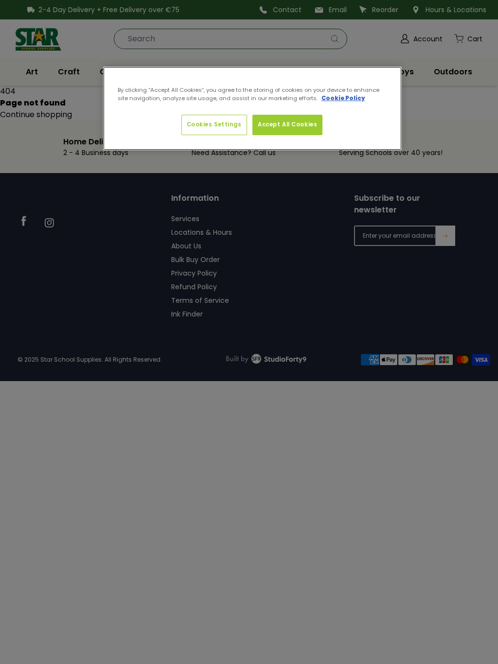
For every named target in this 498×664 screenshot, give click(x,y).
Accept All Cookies (287, 124)
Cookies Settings (214, 124)
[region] (252, 108)
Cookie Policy (343, 98)
